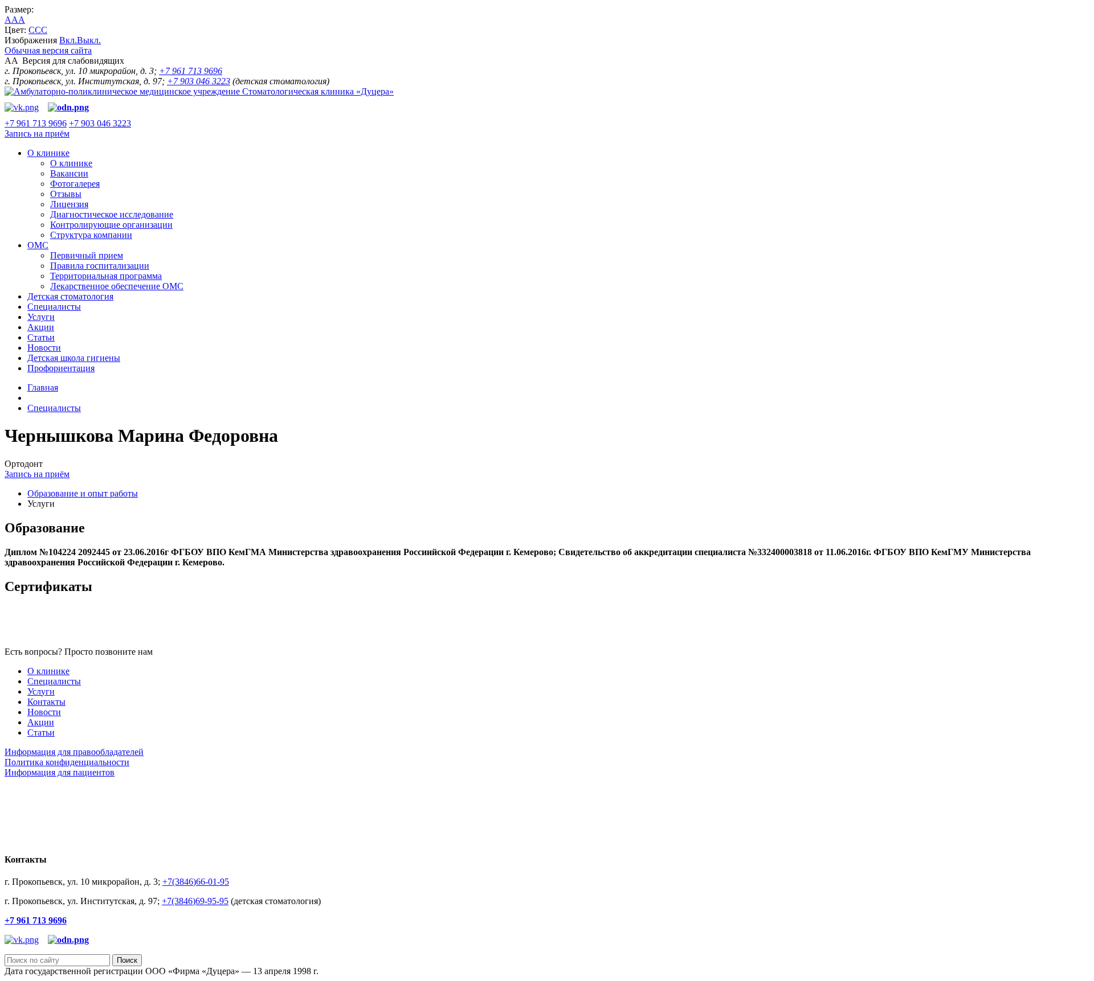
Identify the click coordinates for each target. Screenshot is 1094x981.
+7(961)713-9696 (187, 651)
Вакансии (69, 173)
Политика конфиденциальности (67, 762)
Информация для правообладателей (74, 752)
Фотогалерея (75, 183)
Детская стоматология (70, 296)
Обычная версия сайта (48, 50)
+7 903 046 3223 (198, 81)
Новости (44, 347)
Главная (42, 387)
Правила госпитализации (99, 265)
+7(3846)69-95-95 (195, 901)
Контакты (46, 702)
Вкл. (68, 40)
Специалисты (54, 306)
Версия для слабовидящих (64, 60)
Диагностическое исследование (111, 214)
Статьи (41, 337)
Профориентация (61, 368)
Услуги (41, 317)
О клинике (48, 153)
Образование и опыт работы (82, 493)
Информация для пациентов (60, 772)
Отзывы (65, 194)
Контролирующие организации (111, 224)
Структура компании (91, 235)
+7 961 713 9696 (190, 71)
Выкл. (89, 40)
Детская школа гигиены (73, 358)
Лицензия (69, 204)
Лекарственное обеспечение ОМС (116, 286)
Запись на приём (37, 133)
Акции (40, 327)
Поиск (127, 960)
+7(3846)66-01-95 (195, 881)
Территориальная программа (106, 276)
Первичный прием (86, 255)
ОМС (37, 245)
